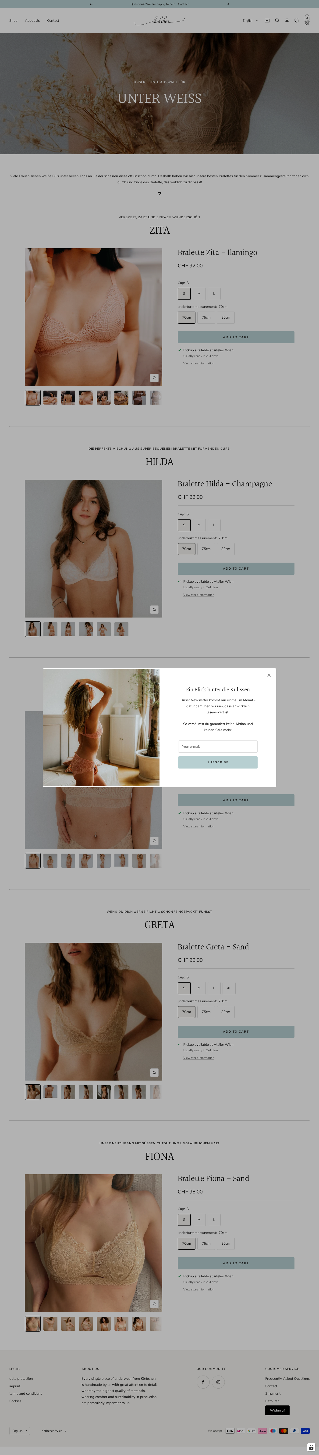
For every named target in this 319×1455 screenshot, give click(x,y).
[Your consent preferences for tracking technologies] (311, 1447)
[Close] (269, 675)
